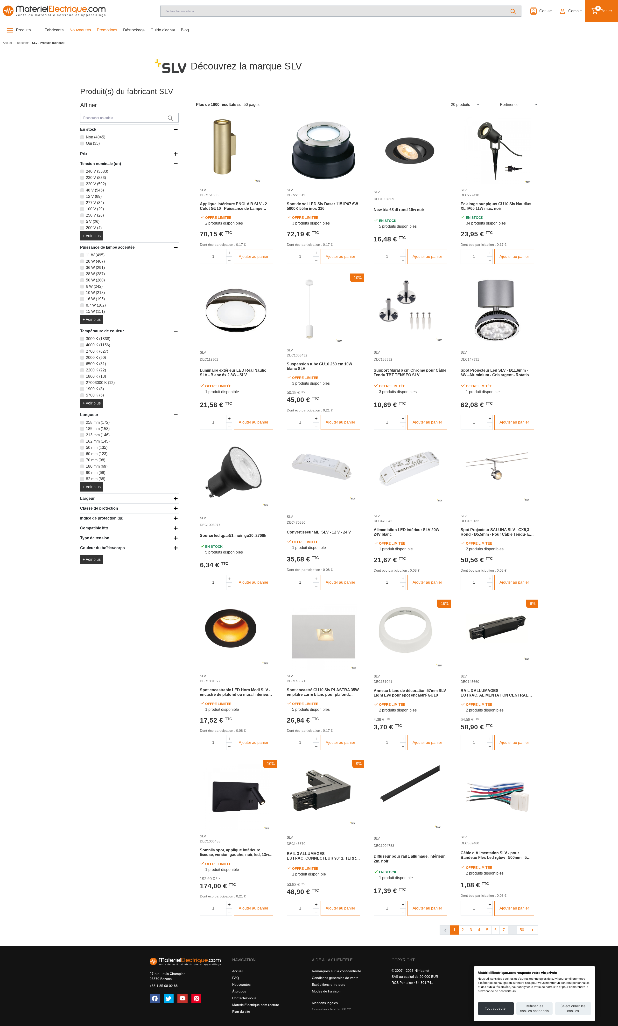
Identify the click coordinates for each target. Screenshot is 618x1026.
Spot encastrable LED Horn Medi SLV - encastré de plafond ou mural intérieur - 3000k (236, 692)
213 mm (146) (98, 435)
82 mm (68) (95, 479)
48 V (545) (95, 190)
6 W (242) (94, 286)
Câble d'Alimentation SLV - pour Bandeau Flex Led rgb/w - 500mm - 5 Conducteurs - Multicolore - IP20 (494, 855)
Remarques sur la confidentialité (336, 971)
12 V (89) (94, 196)
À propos (239, 991)
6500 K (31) (96, 364)
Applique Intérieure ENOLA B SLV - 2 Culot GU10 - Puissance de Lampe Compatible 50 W (233, 206)
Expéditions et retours (328, 984)
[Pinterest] (196, 998)
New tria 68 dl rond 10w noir (399, 210)
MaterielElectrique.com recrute (255, 1005)
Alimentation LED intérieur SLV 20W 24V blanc (406, 532)
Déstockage (134, 30)
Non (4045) (95, 137)
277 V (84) (95, 203)
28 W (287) (95, 274)
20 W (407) (95, 261)
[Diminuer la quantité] (229, 260)
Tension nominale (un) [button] (100, 164)
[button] (570, 11)
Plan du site (241, 1011)
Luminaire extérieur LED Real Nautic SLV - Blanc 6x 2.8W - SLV (233, 372)
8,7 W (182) (96, 305)
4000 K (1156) (98, 345)
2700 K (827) (97, 351)
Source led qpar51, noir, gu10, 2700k (233, 536)
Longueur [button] (89, 415)
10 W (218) (95, 293)
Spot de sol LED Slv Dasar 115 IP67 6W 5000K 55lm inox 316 (322, 206)
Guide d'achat (162, 30)
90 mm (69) (95, 473)
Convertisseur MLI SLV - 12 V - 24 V (319, 532)
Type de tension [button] (94, 538)
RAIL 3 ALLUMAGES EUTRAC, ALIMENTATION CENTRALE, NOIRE (496, 693)
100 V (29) (95, 209)
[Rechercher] (513, 11)
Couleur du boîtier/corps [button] (102, 548)
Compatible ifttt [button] (94, 528)
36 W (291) (95, 268)
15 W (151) (95, 311)
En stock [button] (88, 129)
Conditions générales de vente (335, 978)
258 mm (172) (98, 422)
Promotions (107, 30)
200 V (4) (94, 228)
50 (522, 930)
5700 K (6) (95, 395)
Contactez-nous (244, 998)
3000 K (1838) (98, 339)
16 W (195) (95, 299)
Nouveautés (80, 30)
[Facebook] (155, 998)
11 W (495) (95, 255)
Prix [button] (83, 154)
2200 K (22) (96, 370)
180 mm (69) (96, 466)
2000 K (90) (96, 358)
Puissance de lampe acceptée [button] (107, 247)
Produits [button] (23, 30)
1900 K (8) (95, 389)
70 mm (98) (95, 460)
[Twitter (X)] (169, 998)
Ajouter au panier (253, 256)
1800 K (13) (96, 376)
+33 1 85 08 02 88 (164, 986)
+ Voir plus (92, 236)
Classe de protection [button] (99, 508)
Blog (185, 30)
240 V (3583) (97, 171)
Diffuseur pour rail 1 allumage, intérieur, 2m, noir (409, 858)
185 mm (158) (98, 429)
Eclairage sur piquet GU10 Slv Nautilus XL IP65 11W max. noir (496, 206)
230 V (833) (96, 178)
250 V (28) (95, 215)
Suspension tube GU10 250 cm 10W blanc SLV (319, 366)
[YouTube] (182, 998)
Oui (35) (93, 143)
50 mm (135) (96, 447)
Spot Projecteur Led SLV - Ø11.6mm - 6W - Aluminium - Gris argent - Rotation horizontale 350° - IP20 (496, 372)
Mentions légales (325, 1003)
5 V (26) (92, 221)
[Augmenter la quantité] (229, 253)
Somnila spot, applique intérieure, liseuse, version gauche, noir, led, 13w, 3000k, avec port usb (235, 852)
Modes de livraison (326, 991)
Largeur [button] (87, 498)
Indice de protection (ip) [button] (101, 518)
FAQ (235, 978)
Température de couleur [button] (102, 331)
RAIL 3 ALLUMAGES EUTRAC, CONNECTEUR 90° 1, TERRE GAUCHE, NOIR (323, 856)
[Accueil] (77, 11)
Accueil (237, 971)
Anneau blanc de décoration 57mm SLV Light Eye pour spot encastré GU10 (410, 693)
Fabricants (54, 30)
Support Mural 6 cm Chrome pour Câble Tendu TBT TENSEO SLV (410, 372)
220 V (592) (96, 184)
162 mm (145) (98, 441)
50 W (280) (95, 280)
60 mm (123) (96, 454)
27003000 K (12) (100, 383)
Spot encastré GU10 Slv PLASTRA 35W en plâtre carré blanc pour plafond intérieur (323, 692)
